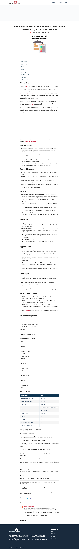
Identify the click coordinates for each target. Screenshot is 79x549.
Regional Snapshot (24, 64)
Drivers (22, 66)
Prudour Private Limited (36, 32)
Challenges (23, 71)
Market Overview (24, 61)
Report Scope (23, 77)
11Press (27, 86)
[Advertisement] (39, 12)
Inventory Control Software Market (27, 94)
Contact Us (53, 534)
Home (52, 531)
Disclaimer (53, 536)
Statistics (60, 2)
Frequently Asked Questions (26, 79)
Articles (53, 2)
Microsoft (31, 104)
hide (27, 59)
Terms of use (53, 538)
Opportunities (23, 69)
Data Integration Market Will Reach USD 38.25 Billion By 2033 (34, 478)
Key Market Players (24, 75)
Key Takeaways (23, 63)
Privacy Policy (53, 539)
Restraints (22, 67)
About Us (53, 533)
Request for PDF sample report (31, 141)
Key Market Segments (25, 74)
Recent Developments (24, 72)
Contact (66, 2)
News (21, 502)
